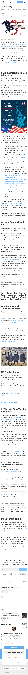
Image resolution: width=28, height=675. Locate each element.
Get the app (21, 668)
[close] (24, 627)
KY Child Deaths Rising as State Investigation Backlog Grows (13, 464)
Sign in (25, 2)
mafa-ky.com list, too (7, 51)
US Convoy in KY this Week (9, 613)
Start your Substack (10, 668)
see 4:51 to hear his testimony (11, 390)
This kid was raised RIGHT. (9, 402)
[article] (14, 617)
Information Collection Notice (15, 574)
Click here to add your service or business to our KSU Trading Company (13, 316)
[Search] (25, 609)
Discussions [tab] (12, 609)
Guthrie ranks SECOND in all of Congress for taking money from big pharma (15, 160)
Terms (16, 664)
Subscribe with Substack (15, 652)
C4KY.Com (16, 282)
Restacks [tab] (11, 592)
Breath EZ (4, 495)
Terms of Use (21, 573)
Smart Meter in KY (6, 624)
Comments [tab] (4, 592)
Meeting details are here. (12, 62)
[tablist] (7, 591)
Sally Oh (3, 12)
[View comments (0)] (7, 16)
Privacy (12, 664)
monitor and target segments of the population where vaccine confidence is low (15, 184)
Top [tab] (3, 609)
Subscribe (19, 2)
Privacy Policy (16, 658)
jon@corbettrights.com (8, 341)
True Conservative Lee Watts (13, 203)
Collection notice (22, 664)
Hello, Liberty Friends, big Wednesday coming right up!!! (10, 616)
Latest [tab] (6, 609)
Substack (7, 672)
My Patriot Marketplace (15, 451)
